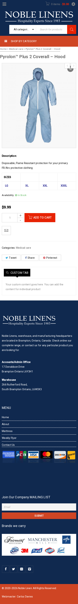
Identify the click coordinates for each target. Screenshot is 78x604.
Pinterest (51, 257)
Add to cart (42, 217)
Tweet (13, 257)
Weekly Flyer (9, 438)
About (5, 424)
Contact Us (8, 444)
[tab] (17, 272)
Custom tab (19, 272)
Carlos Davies (25, 596)
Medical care (16, 49)
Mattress (7, 431)
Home (3, 49)
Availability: (8, 195)
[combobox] (22, 29)
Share (31, 257)
